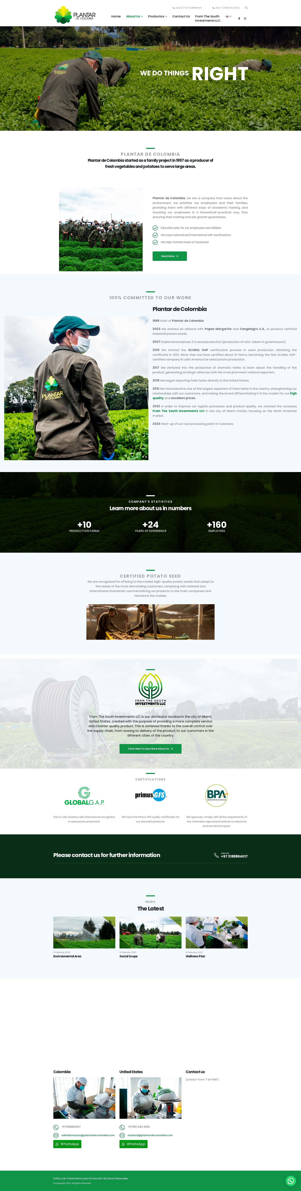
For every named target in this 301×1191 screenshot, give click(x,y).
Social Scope (128, 956)
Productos (156, 16)
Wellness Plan (195, 956)
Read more (168, 256)
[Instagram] (245, 18)
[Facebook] (239, 18)
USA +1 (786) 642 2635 (227, 7)
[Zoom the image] (150, 674)
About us (133, 16)
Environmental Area (67, 956)
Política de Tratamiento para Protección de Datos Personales (90, 1178)
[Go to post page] (84, 932)
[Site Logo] (75, 15)
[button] (246, 8)
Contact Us (181, 16)
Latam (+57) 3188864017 (189, 7)
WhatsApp (69, 1144)
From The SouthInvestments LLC (207, 18)
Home (116, 16)
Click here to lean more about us (148, 748)
